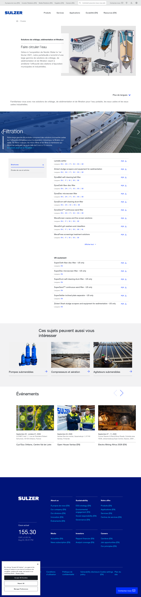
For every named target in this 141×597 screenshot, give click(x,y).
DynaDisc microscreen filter (89, 193)
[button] (2, 132)
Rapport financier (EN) (85, 538)
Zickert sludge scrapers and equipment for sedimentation (89, 169)
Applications (75, 12)
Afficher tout (89, 244)
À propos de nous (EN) (12, 3)
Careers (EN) (70, 3)
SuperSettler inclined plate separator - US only (89, 295)
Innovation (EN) (57, 517)
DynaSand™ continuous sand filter (89, 210)
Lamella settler (89, 161)
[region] (21, 578)
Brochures (15, 164)
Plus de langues (120, 95)
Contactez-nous (125, 591)
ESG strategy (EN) (83, 505)
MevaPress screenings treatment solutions (89, 234)
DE (83, 164)
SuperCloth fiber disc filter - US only (89, 263)
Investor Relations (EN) (29, 3)
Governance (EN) (83, 519)
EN (62, 164)
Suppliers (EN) (59, 3)
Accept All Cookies (21, 578)
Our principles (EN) (109, 546)
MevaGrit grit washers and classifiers (89, 226)
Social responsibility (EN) (86, 516)
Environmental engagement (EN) (83, 510)
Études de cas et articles (20, 170)
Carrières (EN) (107, 538)
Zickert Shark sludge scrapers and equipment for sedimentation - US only (89, 303)
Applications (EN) (108, 509)
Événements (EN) (58, 521)
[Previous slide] (115, 393)
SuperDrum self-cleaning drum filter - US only (89, 279)
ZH (66, 164)
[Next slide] (121, 393)
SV (74, 164)
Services (60, 12)
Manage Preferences (21, 589)
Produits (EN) (106, 505)
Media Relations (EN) (46, 3)
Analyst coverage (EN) (85, 542)
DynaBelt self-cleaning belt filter (89, 177)
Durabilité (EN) (92, 12)
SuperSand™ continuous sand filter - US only (89, 287)
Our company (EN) (58, 509)
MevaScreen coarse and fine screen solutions (89, 218)
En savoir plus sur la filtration (19, 148)
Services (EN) (106, 513)
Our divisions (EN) (58, 513)
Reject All (21, 583)
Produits (47, 12)
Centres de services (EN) (111, 517)
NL (82, 229)
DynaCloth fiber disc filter (89, 185)
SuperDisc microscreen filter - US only (89, 271)
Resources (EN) (110, 12)
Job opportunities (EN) (110, 542)
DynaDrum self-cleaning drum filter (89, 202)
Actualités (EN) (57, 538)
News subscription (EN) (60, 542)
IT (70, 164)
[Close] (38, 564)
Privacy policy (20, 573)
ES (78, 164)
